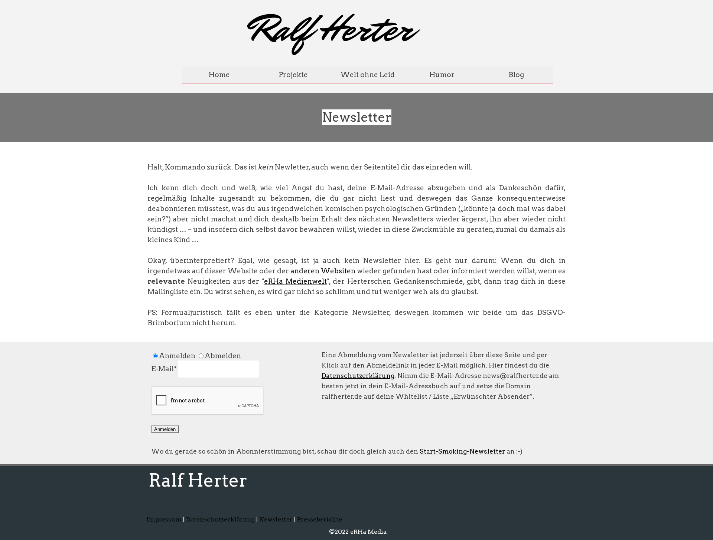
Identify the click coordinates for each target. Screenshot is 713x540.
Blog (516, 74)
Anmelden (165, 429)
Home (219, 74)
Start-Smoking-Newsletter (462, 451)
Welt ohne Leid (368, 74)
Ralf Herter (198, 480)
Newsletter (276, 519)
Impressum (164, 519)
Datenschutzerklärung (358, 375)
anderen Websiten (322, 271)
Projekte (293, 74)
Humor (442, 74)
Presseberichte (319, 519)
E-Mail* (164, 369)
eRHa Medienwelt (295, 281)
